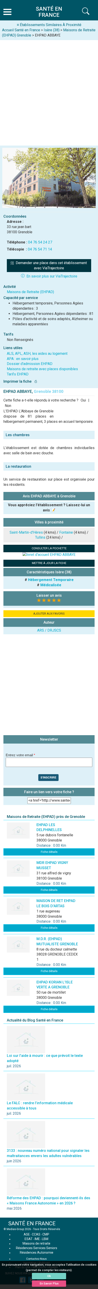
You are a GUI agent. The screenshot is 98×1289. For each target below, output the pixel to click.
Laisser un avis (49, 595)
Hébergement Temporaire (51, 580)
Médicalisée (50, 585)
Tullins (40, 537)
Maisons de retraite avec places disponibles (42, 369)
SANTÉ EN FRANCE (32, 1223)
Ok (49, 1276)
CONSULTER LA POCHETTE (49, 548)
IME (37, 1239)
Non (8, 406)
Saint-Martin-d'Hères (26, 532)
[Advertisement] (49, 91)
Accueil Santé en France (21, 30)
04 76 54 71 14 (40, 249)
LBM (45, 1239)
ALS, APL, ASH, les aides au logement (37, 353)
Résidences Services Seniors (36, 1248)
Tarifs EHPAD (17, 374)
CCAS (36, 1234)
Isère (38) (51, 30)
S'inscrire (48, 777)
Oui (83, 400)
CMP (45, 1234)
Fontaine (66, 532)
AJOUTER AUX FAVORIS (49, 613)
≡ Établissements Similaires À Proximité (49, 25)
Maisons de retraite (36, 1243)
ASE (27, 1234)
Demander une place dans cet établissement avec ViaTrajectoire (52, 265)
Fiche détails (49, 852)
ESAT (29, 1239)
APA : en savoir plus (23, 359)
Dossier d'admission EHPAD (29, 364)
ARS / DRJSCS (49, 630)
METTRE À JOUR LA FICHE (49, 563)
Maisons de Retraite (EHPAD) (30, 292)
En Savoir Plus (49, 1283)
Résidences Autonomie (36, 1252)
